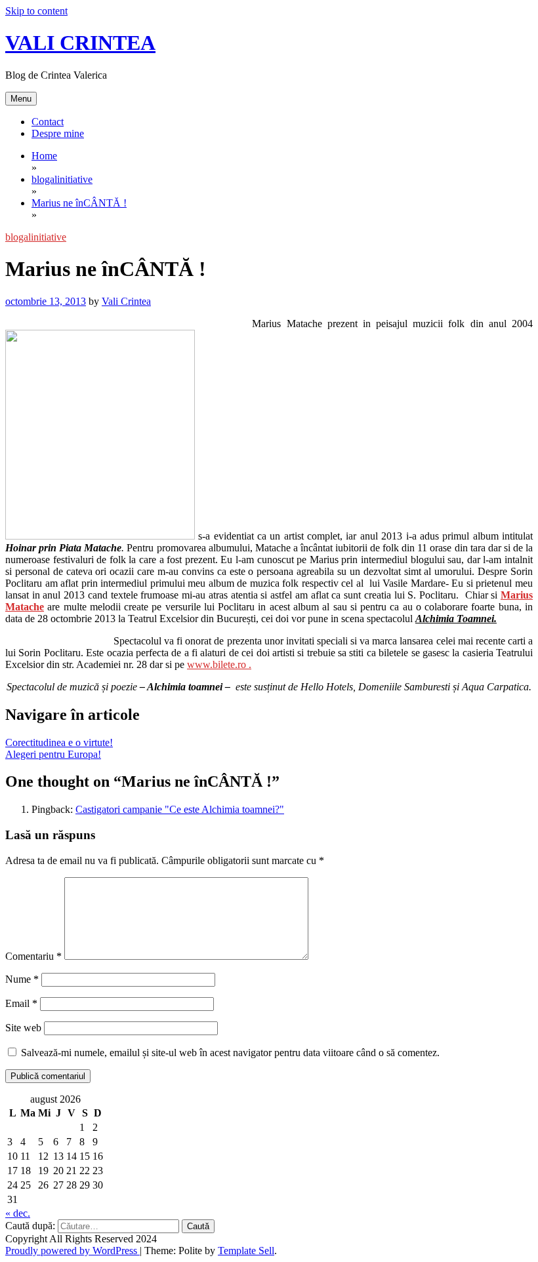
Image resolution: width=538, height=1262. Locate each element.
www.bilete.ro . (219, 664)
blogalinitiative (35, 237)
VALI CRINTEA (80, 42)
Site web (23, 1027)
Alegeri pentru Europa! (53, 754)
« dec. (17, 1213)
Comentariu (33, 956)
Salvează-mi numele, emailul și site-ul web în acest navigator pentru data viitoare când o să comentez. (230, 1052)
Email (21, 1003)
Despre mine (57, 133)
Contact (47, 121)
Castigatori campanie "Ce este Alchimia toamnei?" (179, 809)
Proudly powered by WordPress (72, 1250)
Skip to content (36, 10)
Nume (22, 979)
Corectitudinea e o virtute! (59, 742)
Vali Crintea (126, 301)
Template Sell (246, 1250)
